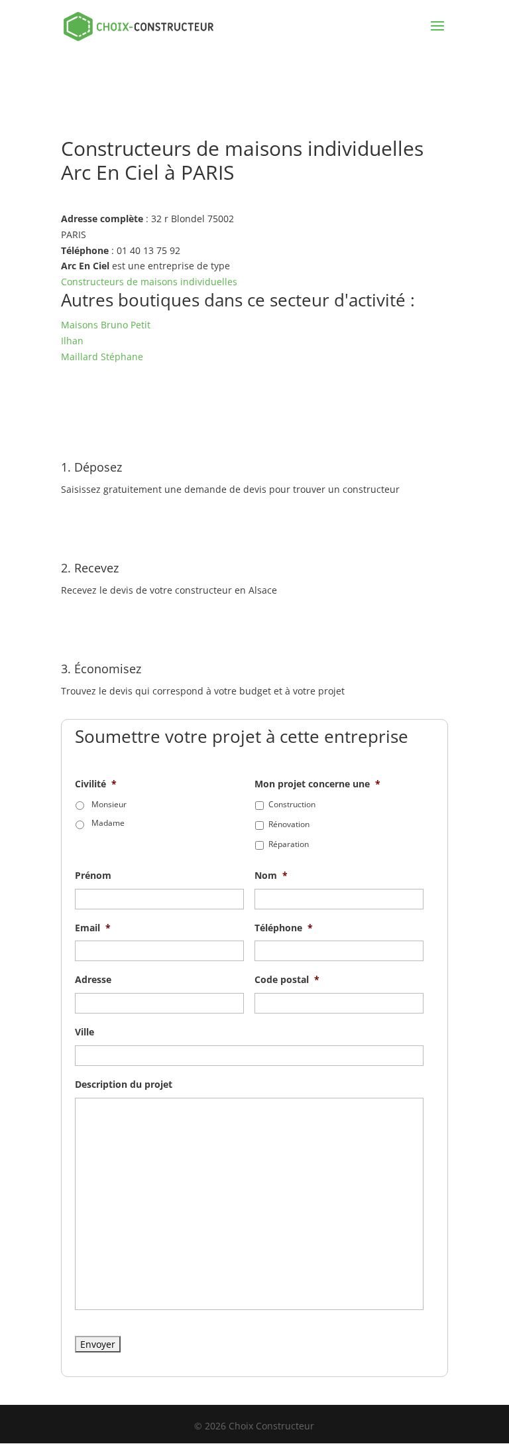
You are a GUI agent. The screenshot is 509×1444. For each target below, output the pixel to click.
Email (93, 928)
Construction (291, 804)
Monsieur (109, 804)
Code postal (286, 980)
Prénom (93, 876)
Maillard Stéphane (102, 356)
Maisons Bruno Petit (105, 324)
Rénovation (289, 824)
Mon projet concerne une (317, 784)
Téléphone (283, 928)
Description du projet (123, 1084)
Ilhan (72, 340)
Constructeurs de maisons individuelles (149, 281)
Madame (108, 822)
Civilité (96, 784)
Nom (271, 876)
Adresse (93, 980)
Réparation (288, 844)
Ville (84, 1032)
